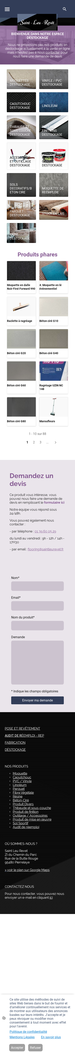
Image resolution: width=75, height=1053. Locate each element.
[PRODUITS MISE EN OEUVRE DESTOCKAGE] (53, 146)
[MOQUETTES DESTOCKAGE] (21, 73)
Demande (18, 637)
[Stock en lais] (53, 204)
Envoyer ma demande (37, 700)
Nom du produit (23, 617)
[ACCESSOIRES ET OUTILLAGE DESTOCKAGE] (21, 146)
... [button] (47, 442)
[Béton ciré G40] (53, 339)
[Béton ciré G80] (21, 407)
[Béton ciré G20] (21, 339)
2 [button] (34, 442)
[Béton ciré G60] (21, 371)
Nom (15, 578)
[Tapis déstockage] (21, 227)
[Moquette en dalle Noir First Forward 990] (21, 270)
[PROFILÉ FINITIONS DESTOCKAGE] (53, 119)
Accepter (17, 1048)
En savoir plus (51, 1037)
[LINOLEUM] (53, 96)
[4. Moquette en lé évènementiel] (53, 270)
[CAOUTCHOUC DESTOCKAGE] (21, 96)
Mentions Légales (22, 1037)
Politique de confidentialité (28, 1032)
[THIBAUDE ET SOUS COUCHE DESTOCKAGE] (21, 119)
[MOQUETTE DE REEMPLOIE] (53, 177)
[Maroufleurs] (53, 407)
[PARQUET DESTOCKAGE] (21, 204)
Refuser (35, 1048)
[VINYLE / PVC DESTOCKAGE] (53, 73)
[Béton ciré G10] (53, 306)
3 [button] (40, 442)
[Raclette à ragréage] (21, 306)
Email (16, 598)
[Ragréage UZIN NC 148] (53, 371)
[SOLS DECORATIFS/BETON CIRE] (21, 177)
